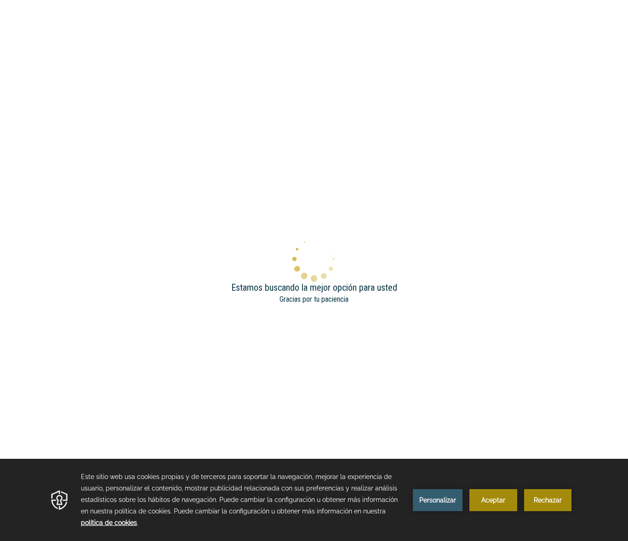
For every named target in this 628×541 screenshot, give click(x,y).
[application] (314, 500)
